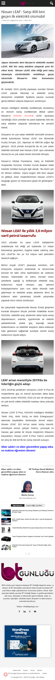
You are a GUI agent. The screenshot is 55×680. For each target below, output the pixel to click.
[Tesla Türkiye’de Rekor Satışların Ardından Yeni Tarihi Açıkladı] (6, 538)
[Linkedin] (3, 458)
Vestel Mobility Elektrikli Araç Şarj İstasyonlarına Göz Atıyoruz (32, 528)
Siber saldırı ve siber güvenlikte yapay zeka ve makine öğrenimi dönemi (13, 472)
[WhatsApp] (33, 458)
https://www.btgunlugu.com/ (27, 498)
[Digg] (27, 458)
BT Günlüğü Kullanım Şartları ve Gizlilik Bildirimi (24, 673)
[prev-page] (26, 553)
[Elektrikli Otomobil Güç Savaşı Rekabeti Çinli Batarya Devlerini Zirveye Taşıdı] (6, 512)
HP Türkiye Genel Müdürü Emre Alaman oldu (41, 470)
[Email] (50, 458)
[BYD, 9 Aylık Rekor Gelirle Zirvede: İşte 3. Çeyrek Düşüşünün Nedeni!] (6, 521)
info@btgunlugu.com (30, 607)
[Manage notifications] (6, 674)
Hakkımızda (17, 670)
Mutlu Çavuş (27, 495)
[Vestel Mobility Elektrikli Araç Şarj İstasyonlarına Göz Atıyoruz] (6, 530)
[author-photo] (27, 486)
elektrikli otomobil (23, 115)
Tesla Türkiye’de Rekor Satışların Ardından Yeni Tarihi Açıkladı (32, 536)
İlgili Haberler (17, 505)
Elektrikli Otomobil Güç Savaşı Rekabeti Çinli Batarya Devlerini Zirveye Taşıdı (33, 511)
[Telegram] (39, 458)
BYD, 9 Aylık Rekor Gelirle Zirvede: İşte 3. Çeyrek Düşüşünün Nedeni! (32, 520)
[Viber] (45, 458)
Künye (32, 670)
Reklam (39, 670)
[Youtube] (35, 612)
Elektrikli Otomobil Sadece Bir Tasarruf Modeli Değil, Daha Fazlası (31, 545)
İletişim (25, 670)
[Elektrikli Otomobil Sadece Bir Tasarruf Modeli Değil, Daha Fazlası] (6, 547)
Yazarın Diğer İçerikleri (34, 505)
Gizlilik (44, 673)
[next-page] (29, 553)
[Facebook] (15, 458)
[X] (9, 458)
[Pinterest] (21, 458)
